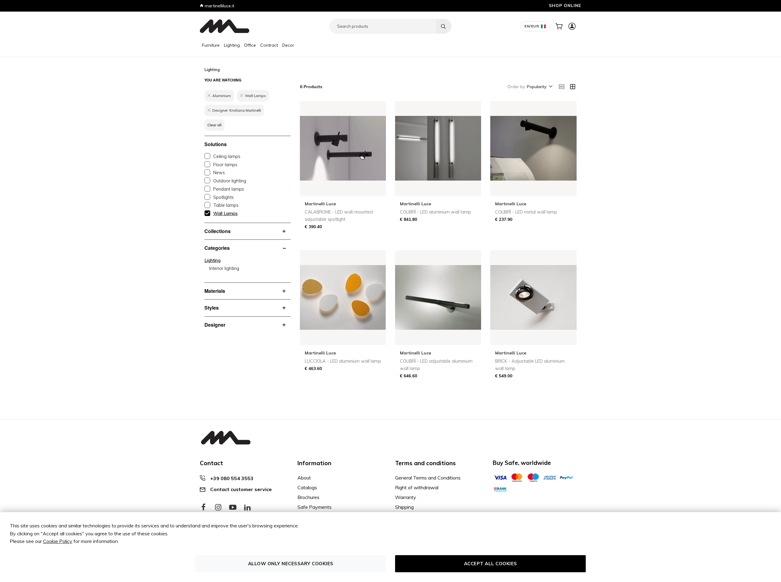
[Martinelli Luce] (224, 26)
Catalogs (307, 487)
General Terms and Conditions (428, 477)
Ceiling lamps (226, 156)
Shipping (404, 507)
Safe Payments (314, 507)
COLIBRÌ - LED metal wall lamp (526, 212)
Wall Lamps (225, 213)
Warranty (405, 497)
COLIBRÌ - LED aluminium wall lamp (435, 212)
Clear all (214, 125)
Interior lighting (224, 268)
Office (250, 45)
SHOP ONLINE (565, 5)
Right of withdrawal (416, 487)
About (304, 477)
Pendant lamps (228, 189)
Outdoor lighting (229, 181)
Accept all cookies (490, 563)
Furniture (211, 45)
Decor (288, 45)
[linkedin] (247, 508)
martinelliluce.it (218, 6)
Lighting (232, 45)
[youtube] (232, 508)
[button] (539, 87)
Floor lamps (225, 164)
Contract (269, 45)
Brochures (308, 497)
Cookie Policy (57, 541)
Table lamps (226, 205)
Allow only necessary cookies (290, 563)
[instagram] (218, 508)
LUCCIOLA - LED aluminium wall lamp (343, 361)
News (219, 172)
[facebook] (203, 508)
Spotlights (223, 197)
